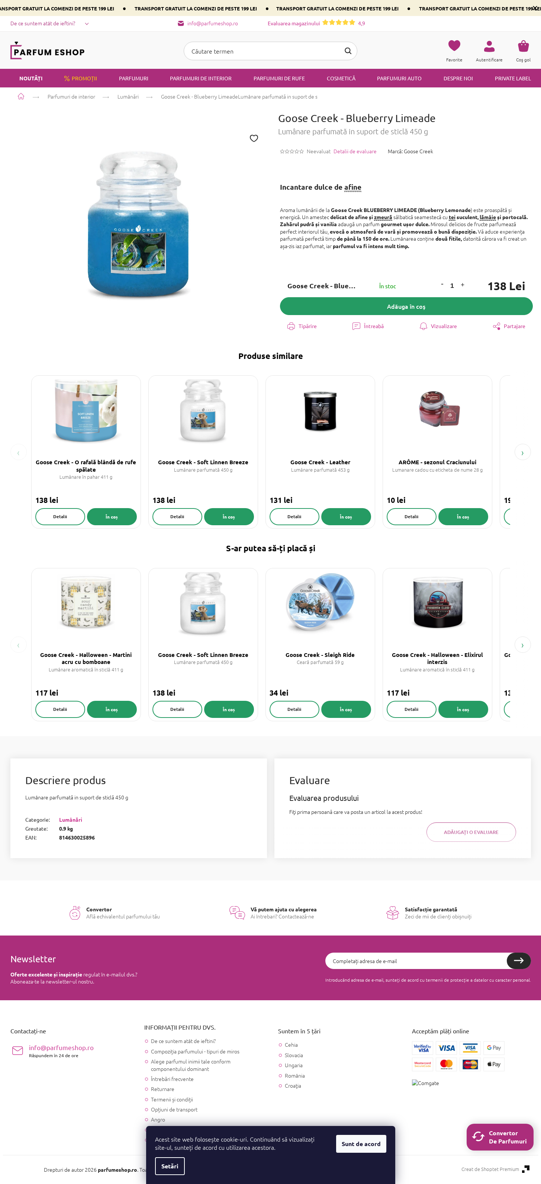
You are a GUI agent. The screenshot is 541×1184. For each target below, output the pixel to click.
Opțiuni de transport (174, 1109)
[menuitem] (26, 78)
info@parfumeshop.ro (61, 1050)
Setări (169, 1166)
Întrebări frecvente (172, 1078)
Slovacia (294, 1055)
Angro (158, 1119)
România (295, 1075)
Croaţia (293, 1085)
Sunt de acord (361, 1144)
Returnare (162, 1088)
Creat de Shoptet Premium (490, 1169)
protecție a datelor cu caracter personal (490, 980)
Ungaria (294, 1065)
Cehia (291, 1044)
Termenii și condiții (172, 1099)
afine (352, 187)
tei (452, 217)
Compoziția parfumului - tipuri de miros (195, 1051)
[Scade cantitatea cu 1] (442, 283)
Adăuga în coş (406, 306)
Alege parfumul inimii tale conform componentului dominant (191, 1065)
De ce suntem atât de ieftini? (42, 23)
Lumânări (70, 819)
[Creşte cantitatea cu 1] (462, 286)
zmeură (383, 217)
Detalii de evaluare (355, 151)
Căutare (348, 51)
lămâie (488, 217)
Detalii (60, 516)
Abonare (519, 961)
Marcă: (410, 151)
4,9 (316, 23)
